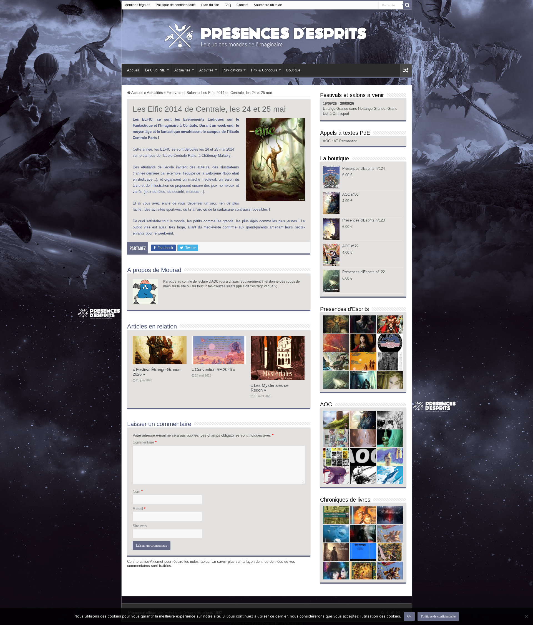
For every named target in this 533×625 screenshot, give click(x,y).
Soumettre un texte (268, 5)
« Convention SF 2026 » (213, 369)
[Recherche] (407, 5)
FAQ (228, 5)
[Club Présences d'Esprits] (266, 35)
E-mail (139, 509)
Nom (138, 491)
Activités (206, 70)
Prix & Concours (264, 70)
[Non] (526, 616)
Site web (140, 526)
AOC (327, 141)
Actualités (182, 70)
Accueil (133, 70)
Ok (409, 616)
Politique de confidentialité (176, 5)
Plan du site (210, 5)
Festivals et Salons (182, 93)
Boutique (293, 70)
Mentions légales (137, 5)
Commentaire (145, 442)
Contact (242, 5)
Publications (232, 70)
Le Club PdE (155, 70)
